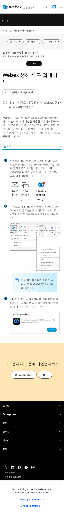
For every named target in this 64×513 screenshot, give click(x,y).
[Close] (59, 485)
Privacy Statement (30, 499)
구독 (34, 63)
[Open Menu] (61, 7)
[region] (32, 496)
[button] (54, 7)
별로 (45, 374)
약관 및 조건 (10, 472)
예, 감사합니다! (23, 374)
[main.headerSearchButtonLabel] (47, 6)
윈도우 (7, 146)
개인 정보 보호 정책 (13, 477)
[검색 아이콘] (47, 7)
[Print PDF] (23, 64)
